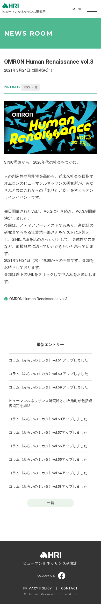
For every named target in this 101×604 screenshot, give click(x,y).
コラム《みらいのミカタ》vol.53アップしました (48, 486)
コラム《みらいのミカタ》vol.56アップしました (48, 446)
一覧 (50, 502)
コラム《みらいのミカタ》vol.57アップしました (48, 432)
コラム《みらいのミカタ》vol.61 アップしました (48, 360)
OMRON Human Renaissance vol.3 (38, 299)
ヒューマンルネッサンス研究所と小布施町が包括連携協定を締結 (50, 403)
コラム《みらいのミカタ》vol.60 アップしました (48, 374)
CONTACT (69, 588)
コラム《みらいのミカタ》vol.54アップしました (48, 473)
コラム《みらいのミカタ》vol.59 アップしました (48, 387)
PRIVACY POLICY (37, 588)
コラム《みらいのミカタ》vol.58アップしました (48, 419)
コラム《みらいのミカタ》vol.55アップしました (48, 459)
